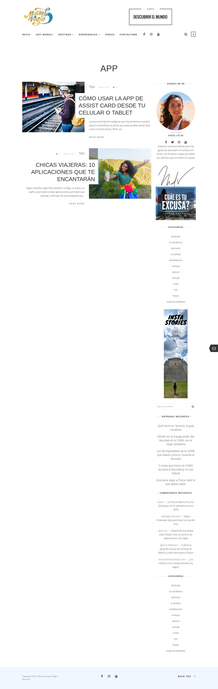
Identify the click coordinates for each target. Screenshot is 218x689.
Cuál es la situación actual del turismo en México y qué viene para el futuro (175, 548)
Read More (96, 137)
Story (176, 284)
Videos (110, 34)
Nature (175, 278)
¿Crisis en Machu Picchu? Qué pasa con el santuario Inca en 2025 (176, 505)
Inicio (26, 34)
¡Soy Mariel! (44, 34)
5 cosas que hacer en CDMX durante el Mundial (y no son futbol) (175, 469)
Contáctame (128, 34)
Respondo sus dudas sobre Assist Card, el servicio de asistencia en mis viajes (176, 534)
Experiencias (88, 34)
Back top (184, 676)
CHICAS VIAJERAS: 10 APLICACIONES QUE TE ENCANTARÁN (63, 172)
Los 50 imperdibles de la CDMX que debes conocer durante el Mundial (176, 454)
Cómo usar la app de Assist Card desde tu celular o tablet (112, 105)
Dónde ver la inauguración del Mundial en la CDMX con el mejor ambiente (175, 440)
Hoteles (176, 266)
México (175, 272)
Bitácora (175, 236)
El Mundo (176, 254)
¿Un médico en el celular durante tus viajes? (176, 563)
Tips (92, 86)
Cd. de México (176, 242)
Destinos (64, 34)
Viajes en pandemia (175, 302)
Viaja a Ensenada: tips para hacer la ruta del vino (176, 520)
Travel (175, 296)
